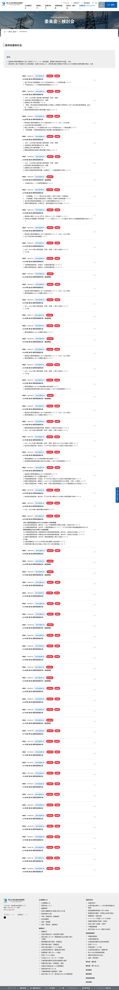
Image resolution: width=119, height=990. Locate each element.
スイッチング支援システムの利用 (99, 918)
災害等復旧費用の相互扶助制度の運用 (54, 960)
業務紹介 (38, 6)
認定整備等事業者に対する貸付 (98, 910)
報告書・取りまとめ (92, 966)
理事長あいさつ (46, 906)
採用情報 (87, 3)
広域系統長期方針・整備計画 (97, 950)
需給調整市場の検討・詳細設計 (51, 942)
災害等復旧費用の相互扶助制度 (98, 942)
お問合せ (76, 3)
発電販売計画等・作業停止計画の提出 (100, 913)
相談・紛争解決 (93, 958)
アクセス (66, 3)
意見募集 (89, 970)
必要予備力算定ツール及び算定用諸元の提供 (101, 907)
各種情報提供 (58, 6)
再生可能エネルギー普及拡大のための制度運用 (57, 974)
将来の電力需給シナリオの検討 (51, 947)
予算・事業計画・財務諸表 (50, 916)
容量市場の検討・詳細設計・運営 (52, 963)
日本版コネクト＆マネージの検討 (52, 958)
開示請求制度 (86, 988)
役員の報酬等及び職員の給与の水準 (53, 911)
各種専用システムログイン (87, 6)
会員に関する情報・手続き (97, 924)
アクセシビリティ (73, 988)
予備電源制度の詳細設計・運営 (51, 971)
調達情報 (89, 974)
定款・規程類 (45, 922)
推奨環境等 (23, 988)
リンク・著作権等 (50, 988)
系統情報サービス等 (95, 947)
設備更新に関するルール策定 (51, 952)
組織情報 (44, 908)
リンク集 (61, 988)
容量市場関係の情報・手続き (97, 921)
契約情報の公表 (46, 914)
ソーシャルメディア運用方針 (102, 988)
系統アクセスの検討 (48, 955)
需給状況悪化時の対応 (95, 955)
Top (4, 31)
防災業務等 (45, 919)
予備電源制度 (92, 927)
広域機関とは (28, 6)
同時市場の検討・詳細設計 (50, 944)
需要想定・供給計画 (95, 916)
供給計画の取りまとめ (48, 969)
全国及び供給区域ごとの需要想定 (52, 966)
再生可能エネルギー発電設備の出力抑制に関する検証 (57, 938)
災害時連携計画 (93, 939)
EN (96, 3)
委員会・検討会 (70, 6)
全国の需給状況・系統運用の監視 (52, 934)
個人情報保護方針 (35, 988)
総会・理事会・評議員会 (49, 924)
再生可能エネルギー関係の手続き (99, 929)
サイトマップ (12, 988)
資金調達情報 (90, 978)
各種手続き (48, 6)
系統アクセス (92, 944)
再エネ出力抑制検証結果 (96, 952)
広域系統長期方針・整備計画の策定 (53, 950)
